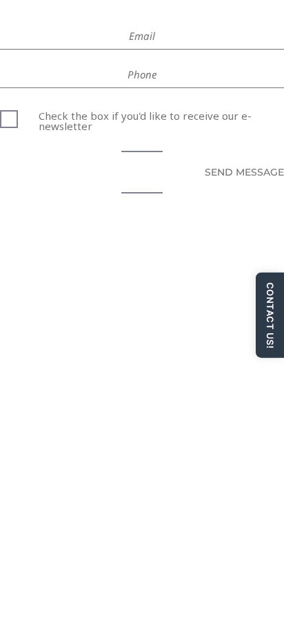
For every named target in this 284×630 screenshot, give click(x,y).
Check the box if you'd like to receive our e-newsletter (145, 120)
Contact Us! (270, 315)
